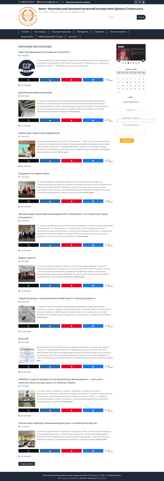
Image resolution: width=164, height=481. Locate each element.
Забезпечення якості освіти (50, 36)
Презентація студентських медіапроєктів (39, 133)
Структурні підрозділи (61, 31)
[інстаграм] (136, 2)
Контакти (73, 36)
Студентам (99, 31)
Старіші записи (26, 464)
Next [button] (143, 60)
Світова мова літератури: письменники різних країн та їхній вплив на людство (57, 423)
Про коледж (39, 31)
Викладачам (82, 31)
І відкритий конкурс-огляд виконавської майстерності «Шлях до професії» (57, 298)
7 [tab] (138, 63)
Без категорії (26, 85)
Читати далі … (75, 111)
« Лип (130, 97)
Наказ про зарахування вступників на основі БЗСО (44, 52)
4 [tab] (131, 63)
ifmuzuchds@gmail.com (49, 2)
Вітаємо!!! (23, 338)
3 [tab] (128, 63)
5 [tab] (133, 63)
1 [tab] (123, 63)
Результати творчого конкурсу (78, 2)
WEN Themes (101, 478)
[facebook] (139, 2)
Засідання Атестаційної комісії (33, 173)
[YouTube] (143, 2)
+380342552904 (27, 2)
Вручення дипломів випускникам (35, 92)
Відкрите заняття (27, 257)
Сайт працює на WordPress (68, 478)
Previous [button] (118, 60)
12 (127, 82)
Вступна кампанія (118, 31)
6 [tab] (136, 63)
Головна (25, 31)
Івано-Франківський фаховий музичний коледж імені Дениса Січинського (90, 8)
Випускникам (27, 36)
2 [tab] (125, 63)
